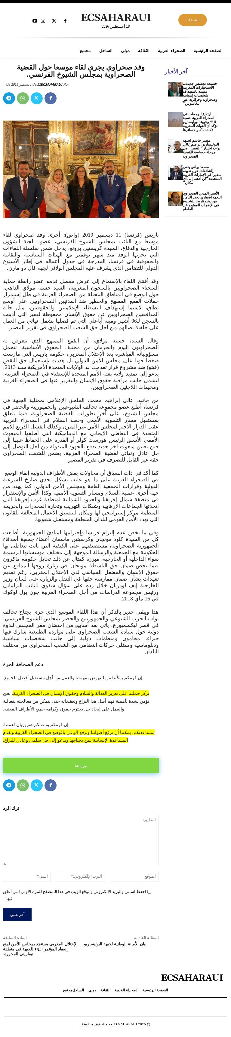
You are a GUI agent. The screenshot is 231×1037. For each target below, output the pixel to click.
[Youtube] (35, 21)
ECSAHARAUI (51, 84)
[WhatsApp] (23, 98)
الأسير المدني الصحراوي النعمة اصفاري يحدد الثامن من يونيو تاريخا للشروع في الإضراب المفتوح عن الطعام (202, 201)
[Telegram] (9, 98)
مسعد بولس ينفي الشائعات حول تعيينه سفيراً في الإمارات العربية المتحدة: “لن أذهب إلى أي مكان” (202, 175)
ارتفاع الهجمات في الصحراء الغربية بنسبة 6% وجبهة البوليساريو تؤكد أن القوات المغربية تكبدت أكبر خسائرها (200, 122)
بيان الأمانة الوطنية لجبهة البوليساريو (115, 944)
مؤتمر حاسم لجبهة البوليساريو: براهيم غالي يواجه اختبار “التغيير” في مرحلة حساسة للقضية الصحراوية (201, 148)
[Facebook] (65, 21)
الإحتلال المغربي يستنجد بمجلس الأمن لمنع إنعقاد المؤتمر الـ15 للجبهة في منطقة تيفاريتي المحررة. (40, 949)
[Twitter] (54, 21)
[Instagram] (43, 21)
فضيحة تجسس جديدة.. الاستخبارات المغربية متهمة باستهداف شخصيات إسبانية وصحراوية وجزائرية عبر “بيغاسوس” (200, 93)
